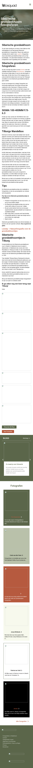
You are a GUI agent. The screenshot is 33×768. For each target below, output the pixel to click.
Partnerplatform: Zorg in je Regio (11, 743)
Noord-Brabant (20, 71)
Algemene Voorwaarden (9, 741)
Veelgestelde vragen (8, 739)
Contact (5, 737)
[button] (3, 460)
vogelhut (19, 54)
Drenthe (22, 69)
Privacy (5, 745)
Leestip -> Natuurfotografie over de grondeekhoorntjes (16, 230)
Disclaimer (5, 747)
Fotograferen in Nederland (10, 736)
